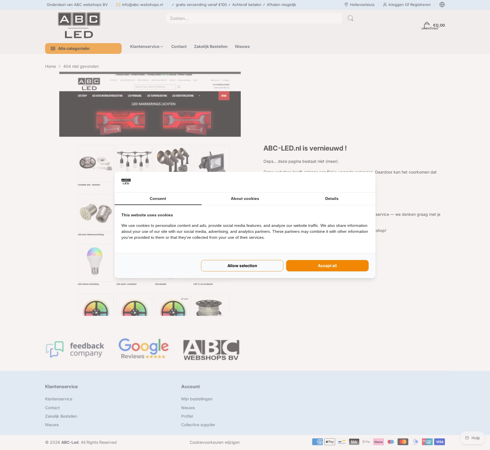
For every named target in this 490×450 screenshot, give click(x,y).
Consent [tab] (158, 198)
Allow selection (242, 265)
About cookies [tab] (245, 198)
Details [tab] (332, 198)
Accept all (327, 265)
